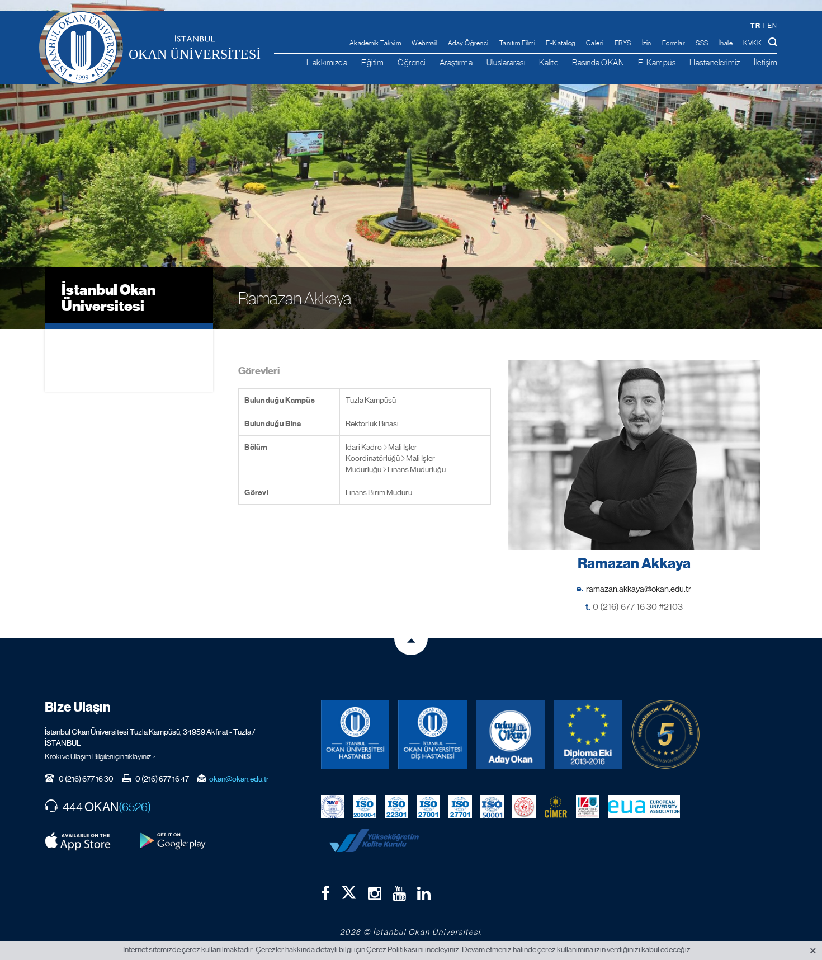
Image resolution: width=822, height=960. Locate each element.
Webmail (424, 43)
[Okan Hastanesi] (355, 734)
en (772, 26)
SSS (702, 43)
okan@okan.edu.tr (239, 778)
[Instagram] (374, 893)
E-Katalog (560, 43)
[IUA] (587, 806)
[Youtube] (399, 893)
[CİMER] (556, 806)
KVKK (752, 43)
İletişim (765, 62)
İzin (646, 43)
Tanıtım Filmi (517, 43)
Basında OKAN (598, 62)
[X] (349, 890)
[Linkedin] (424, 893)
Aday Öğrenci (468, 43)
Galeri (595, 43)
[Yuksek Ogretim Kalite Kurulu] (665, 734)
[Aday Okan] (510, 734)
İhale (726, 43)
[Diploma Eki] (588, 734)
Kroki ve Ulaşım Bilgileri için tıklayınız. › (100, 756)
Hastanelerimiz (714, 62)
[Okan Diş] (432, 734)
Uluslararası (505, 62)
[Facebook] (325, 893)
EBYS (623, 43)
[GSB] (524, 806)
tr (755, 25)
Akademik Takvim (375, 43)
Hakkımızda (326, 62)
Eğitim (372, 62)
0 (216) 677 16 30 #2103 (638, 606)
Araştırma (456, 62)
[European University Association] (644, 806)
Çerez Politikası (391, 949)
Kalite (548, 62)
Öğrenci (412, 62)
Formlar (674, 43)
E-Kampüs (656, 62)
